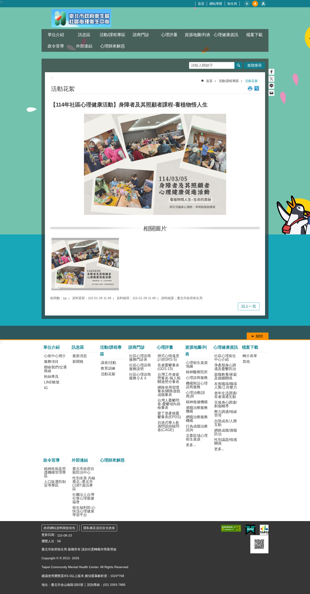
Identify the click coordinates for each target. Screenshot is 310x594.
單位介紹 (51, 347)
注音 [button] (257, 88)
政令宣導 (51, 460)
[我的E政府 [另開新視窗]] (250, 530)
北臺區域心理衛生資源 (197, 437)
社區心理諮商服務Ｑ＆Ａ (140, 376)
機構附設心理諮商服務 (197, 385)
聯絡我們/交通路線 (55, 369)
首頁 (201, 3)
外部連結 (80, 460)
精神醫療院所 (197, 372)
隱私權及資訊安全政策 (99, 528)
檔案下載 (250, 347)
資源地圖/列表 (196, 350)
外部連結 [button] (84, 46)
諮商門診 (136, 347)
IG (46, 388)
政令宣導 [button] (56, 46)
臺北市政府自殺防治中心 (83, 470)
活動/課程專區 (229, 81)
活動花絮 (251, 81)
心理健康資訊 (226, 347)
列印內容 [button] (250, 88)
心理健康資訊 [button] (226, 34)
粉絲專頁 (51, 376)
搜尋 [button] (238, 65)
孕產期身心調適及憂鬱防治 (225, 367)
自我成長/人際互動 (225, 423)
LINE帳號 (51, 382)
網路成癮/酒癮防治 (225, 432)
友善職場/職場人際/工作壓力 (225, 385)
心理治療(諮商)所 (195, 394)
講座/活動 (108, 363)
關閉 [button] (259, 336)
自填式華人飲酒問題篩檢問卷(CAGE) (168, 426)
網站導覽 (215, 3)
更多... (191, 445)
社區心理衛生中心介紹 (225, 357)
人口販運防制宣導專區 (55, 483)
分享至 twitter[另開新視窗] (271, 79)
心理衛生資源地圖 (197, 364)
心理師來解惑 (112, 46)
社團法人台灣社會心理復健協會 (83, 498)
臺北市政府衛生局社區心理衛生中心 (81, 18)
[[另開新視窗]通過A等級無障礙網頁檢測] (231, 528)
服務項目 (51, 361)
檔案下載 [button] (254, 34)
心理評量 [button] (169, 34)
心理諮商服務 (197, 378)
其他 (246, 361)
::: (1, 2)
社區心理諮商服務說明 (140, 367)
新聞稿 (77, 361)
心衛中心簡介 (55, 356)
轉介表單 (250, 356)
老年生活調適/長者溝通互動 (225, 395)
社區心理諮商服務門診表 (140, 357)
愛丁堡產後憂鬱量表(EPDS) (169, 415)
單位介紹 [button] (56, 34)
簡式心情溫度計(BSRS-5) (168, 357)
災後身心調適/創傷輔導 (225, 404)
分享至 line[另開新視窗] (271, 86)
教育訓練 (108, 368)
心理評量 (165, 347)
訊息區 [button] (84, 34)
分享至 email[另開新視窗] (271, 93)
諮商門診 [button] (141, 34)
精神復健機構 (197, 402)
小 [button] (247, 4)
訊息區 (78, 347)
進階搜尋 (254, 65)
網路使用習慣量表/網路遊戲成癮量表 (168, 391)
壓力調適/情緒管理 (225, 413)
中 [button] (255, 4)
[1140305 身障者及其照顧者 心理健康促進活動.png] (85, 264)
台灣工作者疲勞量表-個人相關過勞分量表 (168, 378)
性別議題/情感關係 (225, 441)
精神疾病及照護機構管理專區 (55, 472)
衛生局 (232, 3)
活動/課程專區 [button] (112, 34)
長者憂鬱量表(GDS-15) (168, 367)
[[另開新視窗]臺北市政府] (264, 530)
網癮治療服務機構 (197, 419)
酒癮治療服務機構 (197, 409)
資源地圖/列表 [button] (197, 34)
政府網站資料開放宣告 (59, 528)
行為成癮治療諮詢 (197, 428)
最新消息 (79, 356)
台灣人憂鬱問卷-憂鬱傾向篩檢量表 (168, 404)
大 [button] (263, 4)
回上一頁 (248, 306)
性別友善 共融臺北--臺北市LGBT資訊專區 (83, 483)
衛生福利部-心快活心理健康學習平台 (83, 511)
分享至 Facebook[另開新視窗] (271, 72)
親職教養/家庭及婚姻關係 (225, 376)
